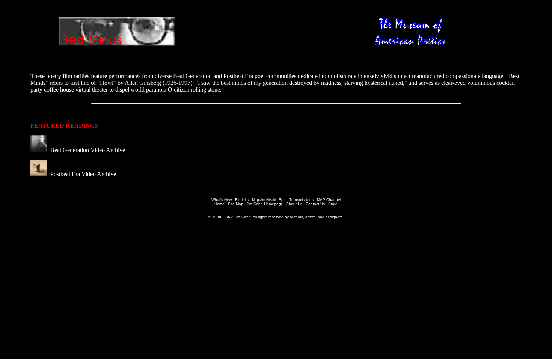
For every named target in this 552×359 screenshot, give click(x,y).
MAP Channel (329, 200)
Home (219, 204)
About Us (294, 204)
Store (333, 204)
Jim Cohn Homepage (265, 204)
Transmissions (301, 200)
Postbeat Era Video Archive (82, 174)
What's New (221, 200)
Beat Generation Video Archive (87, 150)
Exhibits (242, 200)
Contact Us (315, 204)
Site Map (235, 204)
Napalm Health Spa (269, 200)
